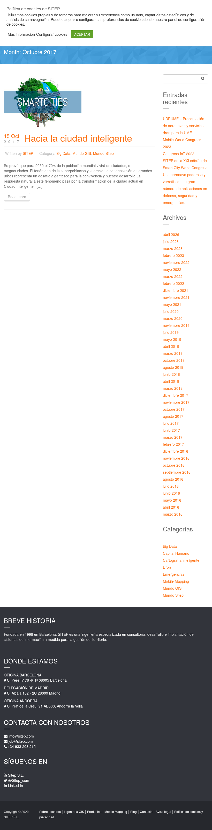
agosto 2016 (173, 479)
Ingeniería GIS (74, 811)
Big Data (63, 153)
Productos (94, 811)
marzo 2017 (173, 437)
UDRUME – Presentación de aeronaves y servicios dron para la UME (183, 125)
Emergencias (173, 574)
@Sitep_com (18, 780)
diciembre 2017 (175, 395)
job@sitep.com (21, 741)
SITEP (28, 153)
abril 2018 (171, 381)
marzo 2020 (173, 318)
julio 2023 (171, 241)
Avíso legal (163, 811)
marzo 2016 (173, 514)
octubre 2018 (174, 360)
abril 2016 (171, 507)
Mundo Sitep (103, 153)
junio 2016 (171, 493)
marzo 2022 (173, 276)
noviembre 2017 (176, 402)
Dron (167, 567)
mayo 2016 (172, 500)
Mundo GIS (81, 153)
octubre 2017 (174, 409)
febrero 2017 (173, 444)
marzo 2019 (173, 353)
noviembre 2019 (176, 325)
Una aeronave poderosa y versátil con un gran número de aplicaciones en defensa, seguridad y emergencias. (185, 188)
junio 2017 (171, 430)
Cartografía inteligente (181, 560)
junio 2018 (171, 374)
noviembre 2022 (176, 262)
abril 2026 (171, 234)
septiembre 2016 (177, 472)
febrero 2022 (173, 283)
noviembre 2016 (176, 458)
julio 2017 (171, 423)
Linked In (15, 785)
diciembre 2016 (175, 451)
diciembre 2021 (175, 290)
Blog (133, 811)
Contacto (146, 811)
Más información (21, 34)
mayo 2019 (172, 339)
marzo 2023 (173, 248)
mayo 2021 (172, 304)
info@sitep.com (21, 736)
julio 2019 (171, 332)
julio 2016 (171, 486)
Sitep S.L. (16, 775)
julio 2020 (171, 311)
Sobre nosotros (50, 811)
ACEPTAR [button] (82, 34)
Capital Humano (176, 553)
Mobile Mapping (176, 581)
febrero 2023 (173, 255)
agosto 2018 (173, 367)
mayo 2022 (172, 269)
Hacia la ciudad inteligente (78, 137)
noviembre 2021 (176, 297)
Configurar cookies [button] (51, 34)
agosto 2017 (173, 416)
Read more (17, 196)
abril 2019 (171, 346)
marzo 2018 (173, 388)
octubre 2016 (174, 465)
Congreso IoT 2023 (178, 153)
